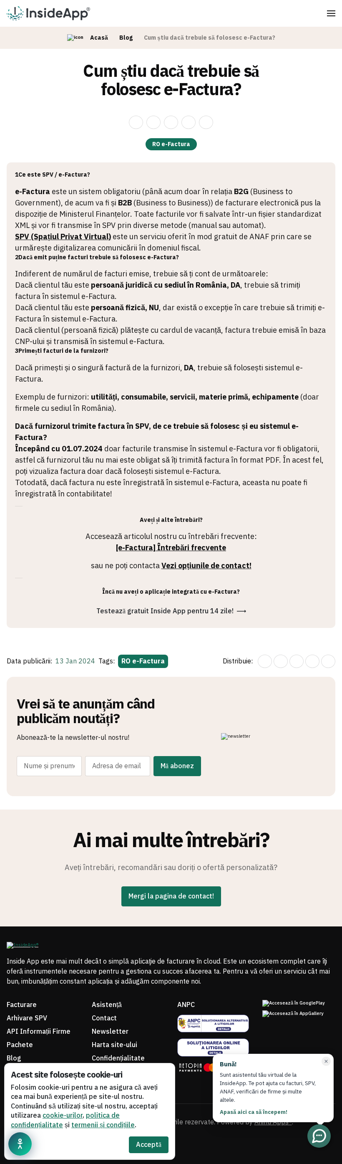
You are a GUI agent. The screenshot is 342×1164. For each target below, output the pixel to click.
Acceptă (148, 1145)
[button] (331, 13)
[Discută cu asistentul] (319, 1136)
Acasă (99, 37)
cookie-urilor (63, 1116)
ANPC (186, 1005)
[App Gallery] (298, 1013)
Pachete (20, 1045)
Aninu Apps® (273, 1122)
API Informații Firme (38, 1032)
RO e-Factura (171, 144)
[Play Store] (298, 1003)
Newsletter (110, 1032)
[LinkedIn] (196, 1146)
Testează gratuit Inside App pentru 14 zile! (165, 611)
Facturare (22, 1005)
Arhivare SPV (27, 1018)
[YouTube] (179, 1146)
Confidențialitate (118, 1058)
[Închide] (326, 1061)
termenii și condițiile (103, 1125)
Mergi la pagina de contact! (171, 896)
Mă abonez (177, 766)
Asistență (107, 1005)
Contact (104, 1018)
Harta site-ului (114, 1045)
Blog (126, 37)
